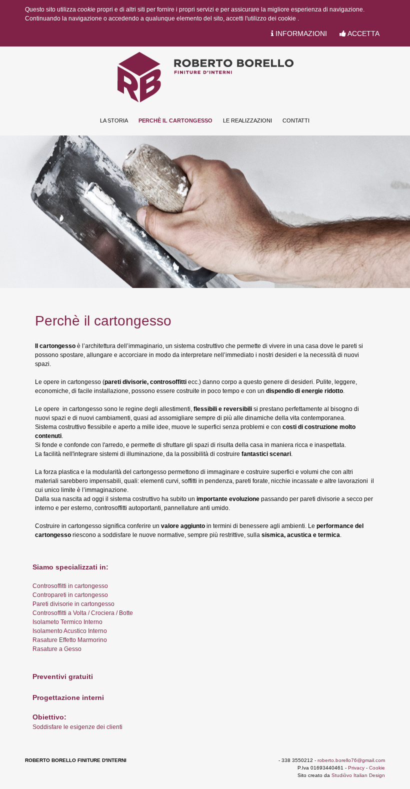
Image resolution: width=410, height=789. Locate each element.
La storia (114, 121)
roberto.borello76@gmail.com (351, 760)
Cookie (377, 767)
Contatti (296, 121)
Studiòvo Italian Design (358, 775)
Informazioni (300, 34)
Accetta (363, 34)
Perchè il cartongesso (175, 121)
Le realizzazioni (247, 121)
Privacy (356, 767)
